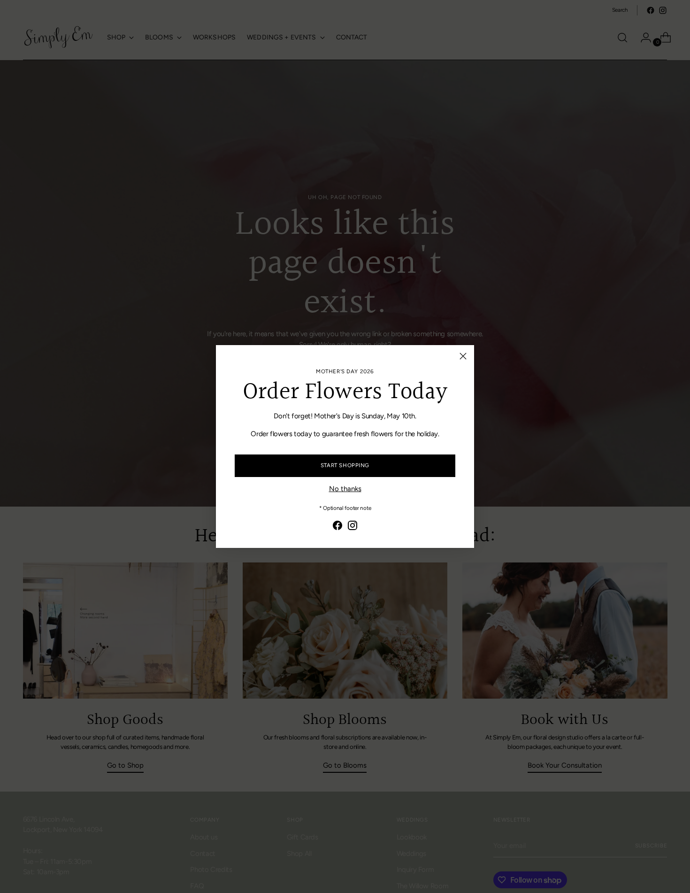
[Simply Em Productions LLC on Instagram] (352, 527)
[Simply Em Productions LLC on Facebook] (337, 527)
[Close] (463, 356)
